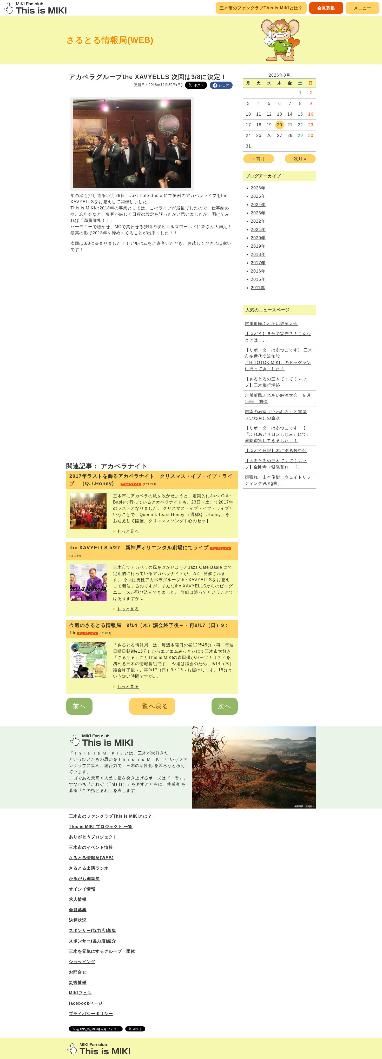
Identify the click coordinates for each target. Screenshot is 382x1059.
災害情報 (78, 982)
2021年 (258, 229)
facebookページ (86, 1003)
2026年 (258, 188)
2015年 (258, 279)
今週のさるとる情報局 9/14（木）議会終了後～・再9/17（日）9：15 (149, 629)
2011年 (258, 288)
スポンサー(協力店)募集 (92, 930)
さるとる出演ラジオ (89, 868)
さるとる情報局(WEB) (110, 40)
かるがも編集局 (84, 878)
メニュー (362, 8)
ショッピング (82, 961)
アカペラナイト (124, 465)
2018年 (258, 254)
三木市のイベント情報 (91, 847)
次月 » (300, 158)
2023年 (258, 213)
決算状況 (78, 920)
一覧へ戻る (152, 706)
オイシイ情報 (82, 889)
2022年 (258, 221)
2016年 (258, 271)
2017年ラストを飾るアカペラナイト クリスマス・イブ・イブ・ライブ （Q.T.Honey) (151, 479)
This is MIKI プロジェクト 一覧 (101, 826)
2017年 (258, 263)
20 (279, 125)
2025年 (258, 196)
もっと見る (128, 531)
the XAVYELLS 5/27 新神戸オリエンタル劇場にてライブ (149, 551)
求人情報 (78, 899)
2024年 (258, 204)
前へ (79, 706)
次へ (224, 706)
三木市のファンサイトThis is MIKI (98, 1049)
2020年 (258, 238)
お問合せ (78, 972)
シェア (224, 85)
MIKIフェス (80, 993)
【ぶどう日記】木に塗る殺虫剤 (276, 450)
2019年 (258, 246)
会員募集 (326, 8)
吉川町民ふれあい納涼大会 (271, 323)
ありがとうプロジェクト (93, 837)
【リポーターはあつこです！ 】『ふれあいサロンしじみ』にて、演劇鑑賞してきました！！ (278, 434)
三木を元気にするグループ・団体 (102, 951)
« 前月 (258, 158)
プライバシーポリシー (91, 1013)
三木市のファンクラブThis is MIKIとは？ (261, 8)
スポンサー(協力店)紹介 (92, 941)
